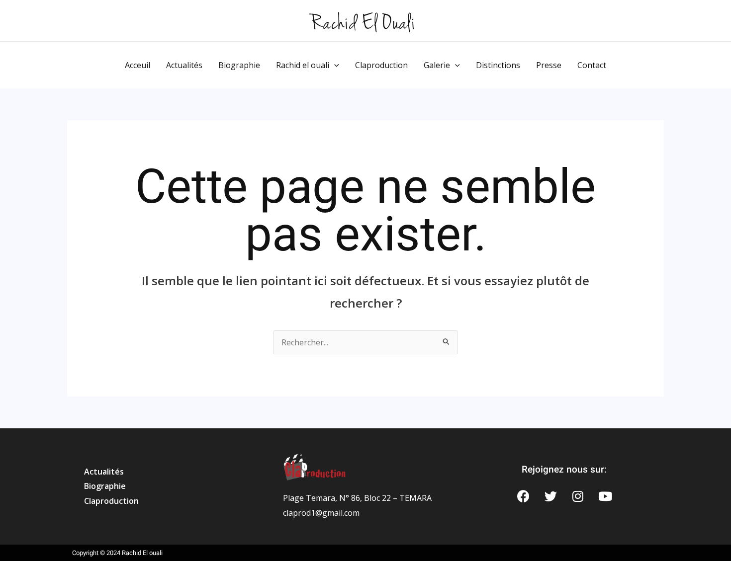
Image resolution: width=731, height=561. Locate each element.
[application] (334, 65)
